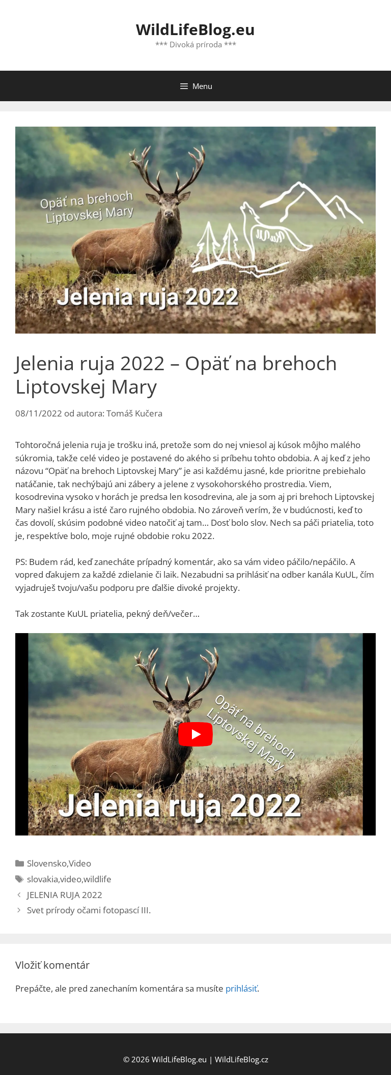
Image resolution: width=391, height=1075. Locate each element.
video (70, 879)
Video (80, 863)
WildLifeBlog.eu (195, 29)
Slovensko (47, 863)
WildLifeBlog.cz (241, 1059)
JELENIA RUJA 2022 (64, 895)
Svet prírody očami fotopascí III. (89, 910)
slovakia (42, 879)
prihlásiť (241, 988)
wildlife (97, 879)
